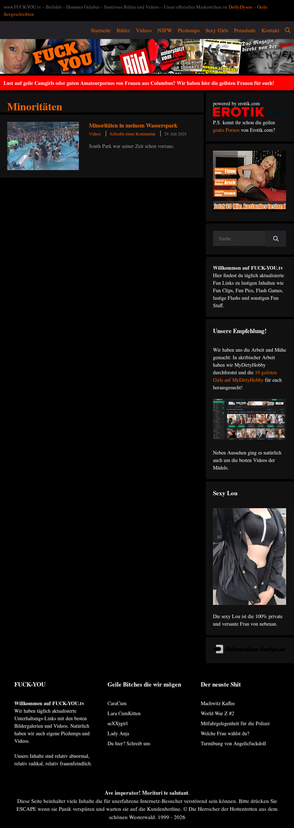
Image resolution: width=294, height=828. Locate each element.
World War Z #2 (217, 713)
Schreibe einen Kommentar (133, 133)
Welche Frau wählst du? (225, 733)
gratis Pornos (226, 129)
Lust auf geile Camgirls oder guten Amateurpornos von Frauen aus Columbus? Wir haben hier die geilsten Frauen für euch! (139, 83)
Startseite (101, 30)
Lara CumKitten (124, 713)
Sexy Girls (216, 30)
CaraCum (117, 703)
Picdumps (189, 30)
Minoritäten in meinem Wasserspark (133, 125)
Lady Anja (118, 733)
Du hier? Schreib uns (129, 743)
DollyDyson (240, 7)
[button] (287, 30)
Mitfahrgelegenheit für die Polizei (235, 723)
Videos (144, 30)
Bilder (123, 30)
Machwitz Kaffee (218, 703)
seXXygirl (118, 723)
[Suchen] (276, 239)
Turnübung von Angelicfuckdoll (233, 743)
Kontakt (270, 30)
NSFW (164, 30)
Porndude (245, 30)
